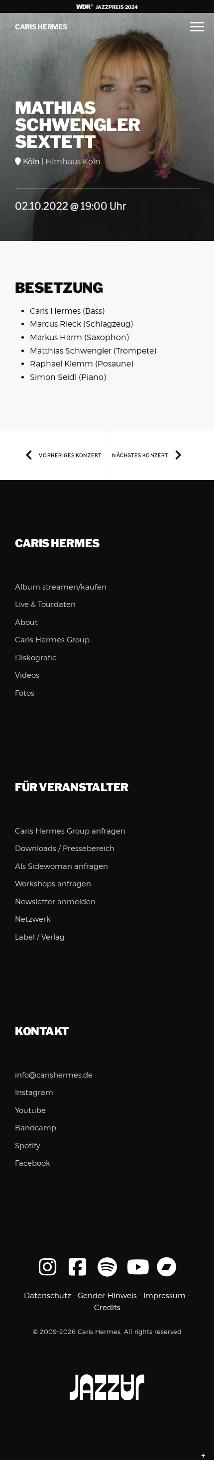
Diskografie (36, 657)
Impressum (164, 1295)
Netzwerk (33, 919)
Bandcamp (35, 1127)
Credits (107, 1307)
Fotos (24, 693)
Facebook (32, 1163)
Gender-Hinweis (107, 1295)
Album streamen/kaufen (61, 587)
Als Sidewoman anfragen (61, 866)
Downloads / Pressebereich (64, 848)
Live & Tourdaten (45, 604)
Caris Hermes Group (52, 639)
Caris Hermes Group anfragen (70, 831)
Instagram (34, 1092)
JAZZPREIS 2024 (116, 7)
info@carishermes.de (54, 1075)
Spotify (27, 1145)
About (26, 622)
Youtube (30, 1110)
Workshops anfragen (53, 883)
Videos (27, 675)
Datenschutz (47, 1295)
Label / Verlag (40, 937)
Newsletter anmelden (55, 901)
